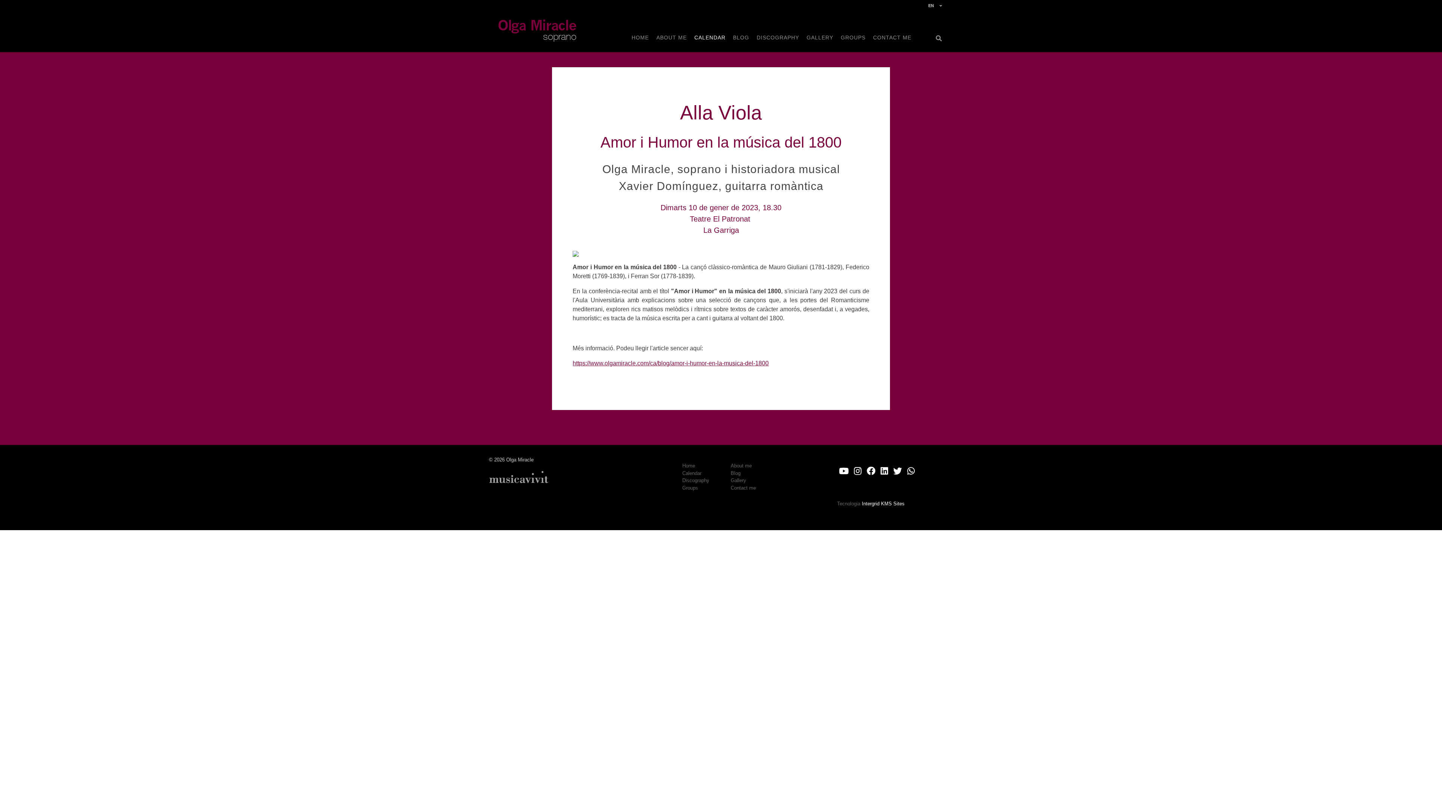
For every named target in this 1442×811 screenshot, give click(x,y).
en (931, 5)
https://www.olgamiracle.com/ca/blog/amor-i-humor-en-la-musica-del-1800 (671, 363)
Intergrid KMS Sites (883, 503)
